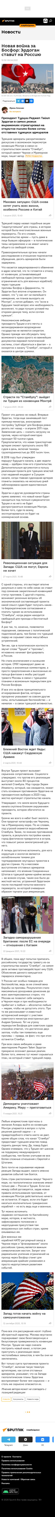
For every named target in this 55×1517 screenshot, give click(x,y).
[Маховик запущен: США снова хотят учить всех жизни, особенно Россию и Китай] (27, 179)
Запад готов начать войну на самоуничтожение (24, 1315)
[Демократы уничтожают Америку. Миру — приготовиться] (27, 1081)
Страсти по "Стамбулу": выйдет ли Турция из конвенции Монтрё (27, 399)
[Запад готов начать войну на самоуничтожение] (27, 1291)
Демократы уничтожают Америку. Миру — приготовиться (27, 1105)
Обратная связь (28, 1479)
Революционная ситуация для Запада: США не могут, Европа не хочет (25, 566)
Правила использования (12, 1460)
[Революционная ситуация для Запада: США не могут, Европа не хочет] (27, 540)
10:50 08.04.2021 (9, 60)
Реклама (5, 1483)
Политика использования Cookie (17, 1468)
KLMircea (17, 96)
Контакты (16, 1456)
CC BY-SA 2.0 (6, 96)
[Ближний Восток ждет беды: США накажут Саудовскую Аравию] (27, 726)
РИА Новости (34, 156)
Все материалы (15, 111)
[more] (50, 215)
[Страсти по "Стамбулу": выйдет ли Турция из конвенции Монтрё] (27, 374)
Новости (6, 1399)
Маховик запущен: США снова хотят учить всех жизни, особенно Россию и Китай (25, 205)
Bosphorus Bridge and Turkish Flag (36, 96)
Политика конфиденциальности (16, 1464)
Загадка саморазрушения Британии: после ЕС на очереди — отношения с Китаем (26, 941)
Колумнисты (18, 1399)
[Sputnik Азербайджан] (8, 22)
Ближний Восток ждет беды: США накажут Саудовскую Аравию (24, 753)
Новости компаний (10, 1479)
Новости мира (32, 1399)
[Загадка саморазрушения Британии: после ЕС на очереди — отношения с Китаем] (27, 915)
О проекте (6, 1456)
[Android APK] (10, 1491)
